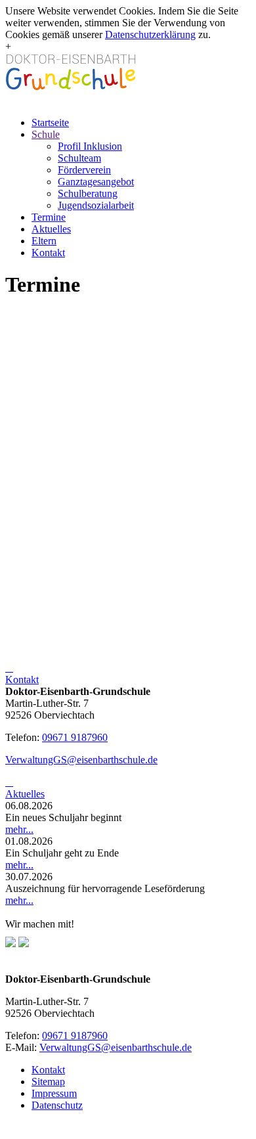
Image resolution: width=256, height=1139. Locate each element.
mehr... (19, 829)
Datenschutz (57, 1105)
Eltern (44, 240)
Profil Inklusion (90, 146)
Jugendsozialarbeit (96, 205)
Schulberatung (87, 193)
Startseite (50, 122)
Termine (49, 217)
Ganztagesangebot (96, 181)
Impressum (54, 1093)
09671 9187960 (75, 737)
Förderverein (84, 169)
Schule (46, 134)
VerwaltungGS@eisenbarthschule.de (81, 759)
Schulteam (79, 158)
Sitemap (48, 1081)
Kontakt (48, 252)
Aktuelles (51, 228)
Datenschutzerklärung (150, 34)
